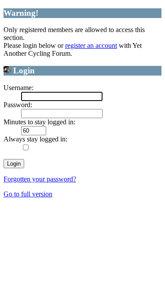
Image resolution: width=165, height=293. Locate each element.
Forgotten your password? (40, 179)
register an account (91, 45)
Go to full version (28, 194)
